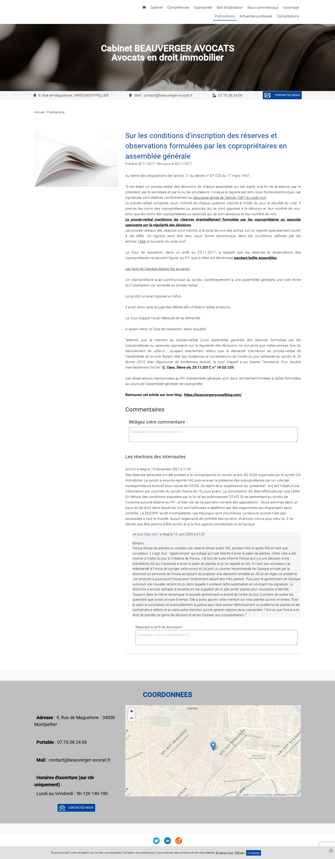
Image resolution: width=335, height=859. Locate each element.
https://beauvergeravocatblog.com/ (213, 395)
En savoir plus (225, 852)
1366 (142, 241)
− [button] (131, 718)
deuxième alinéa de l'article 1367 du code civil (229, 197)
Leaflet (246, 794)
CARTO (295, 794)
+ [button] (131, 711)
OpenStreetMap (263, 794)
